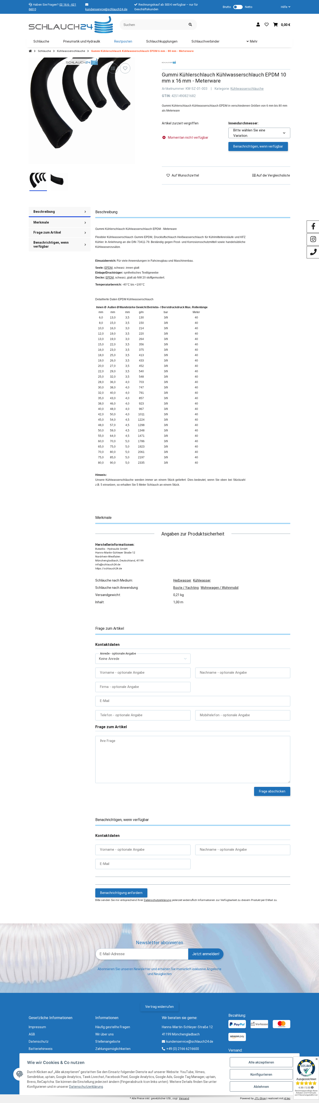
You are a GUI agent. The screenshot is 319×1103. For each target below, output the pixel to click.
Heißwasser (182, 580)
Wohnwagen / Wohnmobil (219, 587)
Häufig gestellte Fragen (112, 1027)
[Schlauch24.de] (71, 24)
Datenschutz (39, 1041)
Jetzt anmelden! (206, 954)
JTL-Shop (260, 1098)
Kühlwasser (202, 580)
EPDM (108, 267)
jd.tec (287, 1098)
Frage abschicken (272, 791)
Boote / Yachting (186, 587)
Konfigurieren (261, 1074)
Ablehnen (261, 1087)
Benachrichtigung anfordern (121, 893)
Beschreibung (44, 211)
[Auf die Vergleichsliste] (113, 68)
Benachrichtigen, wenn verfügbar (258, 146)
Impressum (37, 1027)
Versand (184, 1098)
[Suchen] (190, 24)
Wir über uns (104, 1034)
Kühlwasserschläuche (247, 88)
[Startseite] (30, 51)
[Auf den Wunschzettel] (125, 68)
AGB (32, 1034)
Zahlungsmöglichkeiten (113, 1049)
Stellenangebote (107, 1041)
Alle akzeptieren (261, 1062)
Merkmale (41, 222)
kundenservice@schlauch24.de (106, 9)
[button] (283, 7)
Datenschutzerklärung (157, 900)
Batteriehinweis (41, 1049)
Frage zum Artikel (47, 232)
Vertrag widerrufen (159, 1007)
